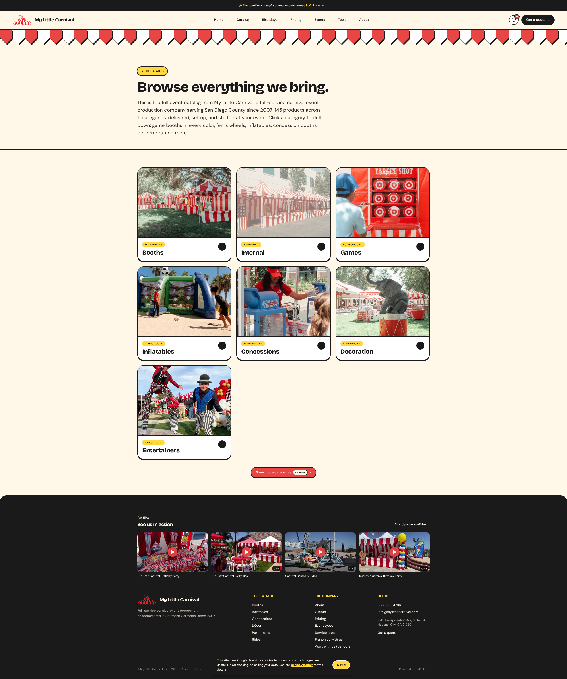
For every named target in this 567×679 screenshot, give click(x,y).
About (364, 20)
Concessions (262, 619)
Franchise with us (329, 639)
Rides (256, 639)
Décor (257, 625)
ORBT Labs (422, 669)
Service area (325, 632)
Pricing (295, 20)
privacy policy (302, 665)
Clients (320, 612)
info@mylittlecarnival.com (398, 612)
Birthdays (270, 20)
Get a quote (387, 632)
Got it (341, 665)
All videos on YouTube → (412, 524)
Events (319, 20)
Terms (198, 669)
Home (219, 20)
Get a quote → (538, 20)
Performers (261, 632)
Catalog (243, 20)
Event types (324, 625)
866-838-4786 (389, 605)
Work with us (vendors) (333, 646)
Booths (257, 605)
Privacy (186, 669)
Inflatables (260, 612)
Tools (342, 20)
